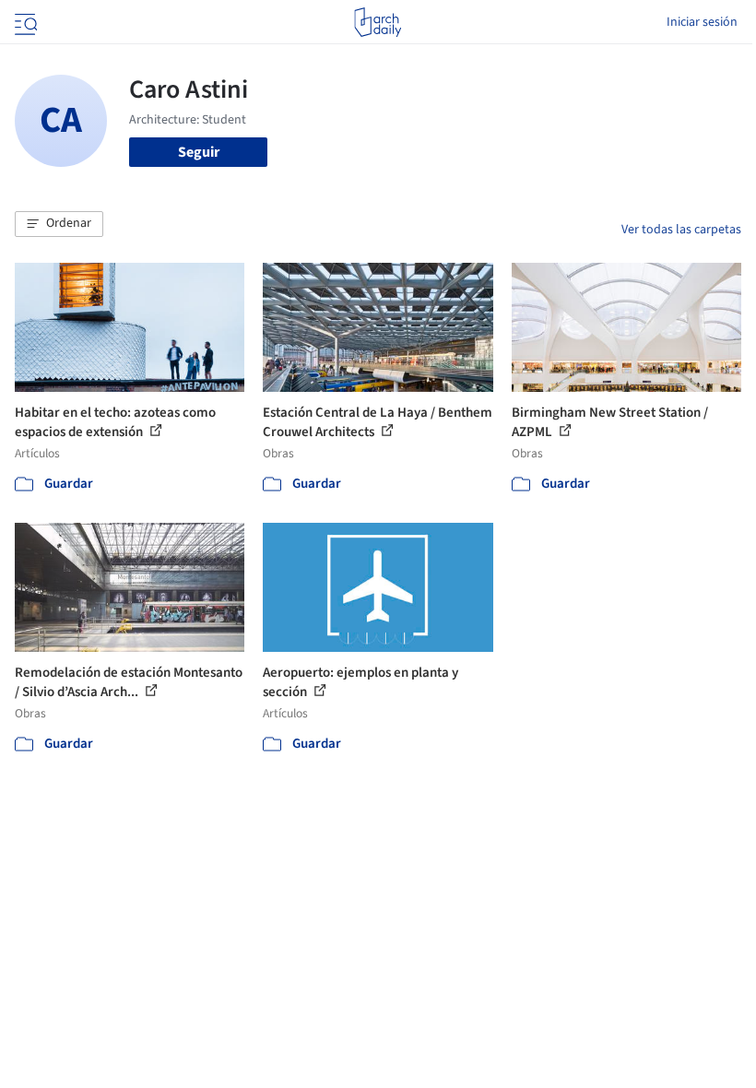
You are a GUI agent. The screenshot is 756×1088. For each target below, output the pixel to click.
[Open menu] (24, 22)
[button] (59, 224)
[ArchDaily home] (377, 22)
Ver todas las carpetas (681, 229)
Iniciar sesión (702, 22)
